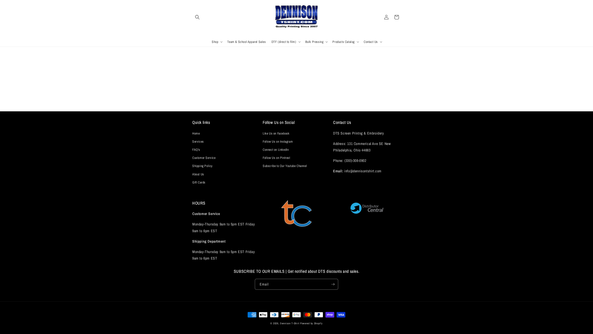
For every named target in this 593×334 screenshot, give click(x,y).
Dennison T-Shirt (290, 323)
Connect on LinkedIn (276, 150)
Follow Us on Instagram (278, 141)
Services (198, 141)
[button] (197, 17)
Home (196, 133)
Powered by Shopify (311, 323)
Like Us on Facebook (276, 133)
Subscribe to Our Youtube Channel (285, 166)
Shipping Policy (202, 166)
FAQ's (196, 150)
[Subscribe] (333, 284)
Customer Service (204, 158)
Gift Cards (198, 182)
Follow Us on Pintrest (276, 158)
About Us (198, 174)
